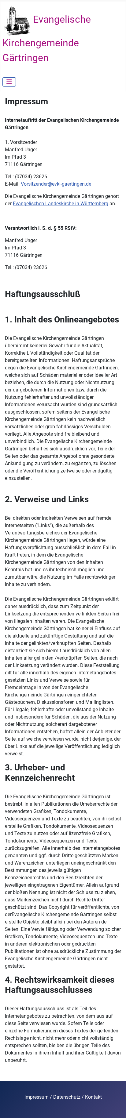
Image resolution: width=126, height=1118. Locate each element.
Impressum (37, 1097)
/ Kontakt (91, 1097)
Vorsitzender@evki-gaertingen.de (56, 184)
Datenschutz (66, 1097)
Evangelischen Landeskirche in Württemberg (60, 203)
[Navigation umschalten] (9, 82)
